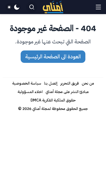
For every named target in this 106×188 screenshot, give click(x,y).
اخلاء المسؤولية (30, 92)
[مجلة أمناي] (53, 7)
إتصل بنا (51, 83)
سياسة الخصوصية (26, 83)
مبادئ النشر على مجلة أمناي (67, 92)
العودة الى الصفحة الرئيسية (53, 56)
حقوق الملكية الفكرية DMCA (53, 100)
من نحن (88, 83)
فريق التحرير (69, 83)
